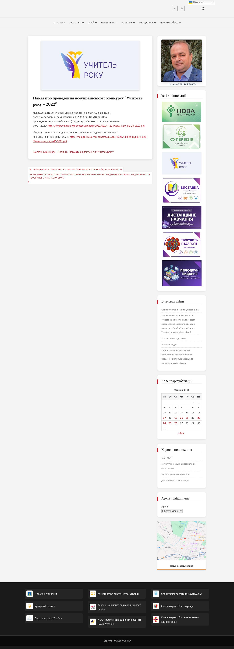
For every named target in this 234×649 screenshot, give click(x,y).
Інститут (75, 22)
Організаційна (169, 22)
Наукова (127, 22)
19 (175, 417)
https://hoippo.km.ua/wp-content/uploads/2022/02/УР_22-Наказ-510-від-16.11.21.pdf (96, 125)
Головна (59, 22)
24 (164, 423)
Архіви (165, 506)
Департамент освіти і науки (175, 480)
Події (91, 22)
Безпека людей (169, 344)
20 (181, 417)
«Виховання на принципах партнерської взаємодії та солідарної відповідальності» (77, 169)
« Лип (181, 433)
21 (187, 417)
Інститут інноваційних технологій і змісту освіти (178, 465)
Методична (146, 22)
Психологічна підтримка (173, 338)
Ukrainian (198, 2)
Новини (62, 151)
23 (198, 417)
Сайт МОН (166, 457)
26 (175, 423)
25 (170, 423)
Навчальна (108, 22)
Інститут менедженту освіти (175, 474)
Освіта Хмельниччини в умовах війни (180, 309)
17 (164, 417)
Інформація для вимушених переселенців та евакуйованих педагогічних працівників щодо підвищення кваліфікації (177, 356)
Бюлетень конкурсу (44, 151)
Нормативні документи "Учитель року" (91, 151)
